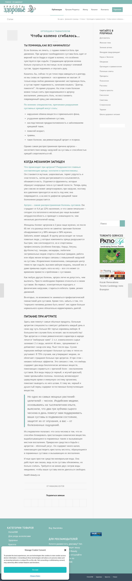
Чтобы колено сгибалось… (55, 35)
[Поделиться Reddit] (76, 503)
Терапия (103, 110)
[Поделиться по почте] (83, 503)
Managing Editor (56, 486)
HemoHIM (13, 532)
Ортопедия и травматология (55, 31)
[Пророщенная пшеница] (2, 290)
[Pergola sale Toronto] (112, 278)
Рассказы (103, 86)
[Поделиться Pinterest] (48, 503)
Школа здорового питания (110, 114)
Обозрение (104, 62)
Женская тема (105, 43)
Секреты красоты (106, 90)
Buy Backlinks (56, 528)
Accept (35, 570)
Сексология (104, 95)
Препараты (104, 76)
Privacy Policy (35, 576)
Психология (104, 81)
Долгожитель (105, 38)
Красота (12, 544)
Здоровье (13, 540)
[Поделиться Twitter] (34, 503)
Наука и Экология (106, 57)
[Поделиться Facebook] (27, 503)
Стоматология (105, 105)
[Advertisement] (112, 178)
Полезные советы (106, 71)
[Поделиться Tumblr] (62, 503)
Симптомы (104, 100)
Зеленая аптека (106, 47)
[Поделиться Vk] (69, 503)
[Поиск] (126, 9)
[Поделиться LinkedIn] (55, 503)
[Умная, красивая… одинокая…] (130, 290)
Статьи (10, 19)
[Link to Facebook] (3, 2)
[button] (65, 550)
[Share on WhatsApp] (41, 503)
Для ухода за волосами (19, 536)
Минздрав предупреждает (110, 52)
